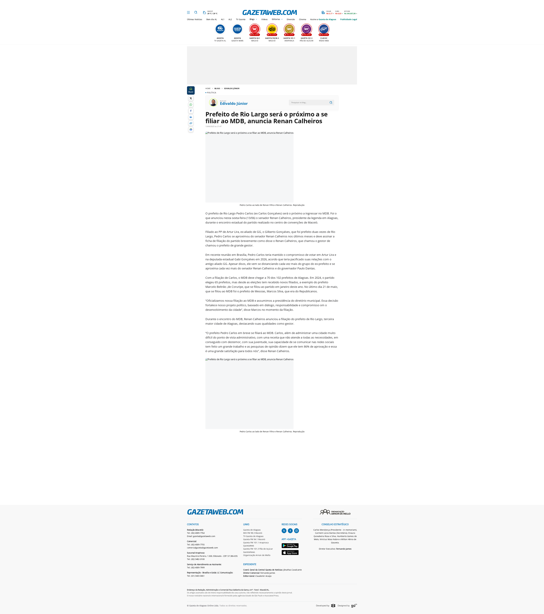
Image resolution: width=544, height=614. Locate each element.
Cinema (302, 19)
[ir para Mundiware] (325, 605)
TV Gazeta (240, 19)
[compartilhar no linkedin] (190, 117)
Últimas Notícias (194, 19)
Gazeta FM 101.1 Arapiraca (256, 542)
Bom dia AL (211, 19)
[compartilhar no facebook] (190, 110)
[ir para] (292, 546)
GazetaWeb (248, 545)
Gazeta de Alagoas (252, 529)
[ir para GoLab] (347, 606)
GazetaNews (249, 552)
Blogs (252, 19)
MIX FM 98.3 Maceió (252, 533)
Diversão (291, 19)
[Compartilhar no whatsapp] (190, 104)
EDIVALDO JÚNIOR (231, 88)
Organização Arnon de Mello (256, 555)
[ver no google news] (190, 129)
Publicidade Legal (348, 19)
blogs (217, 88)
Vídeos (264, 19)
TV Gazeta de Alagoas (253, 536)
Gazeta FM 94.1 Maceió (254, 539)
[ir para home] (269, 12)
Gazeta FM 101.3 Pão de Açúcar (258, 548)
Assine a (323, 19)
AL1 (222, 19)
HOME (208, 88)
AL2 (230, 19)
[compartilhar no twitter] (190, 98)
